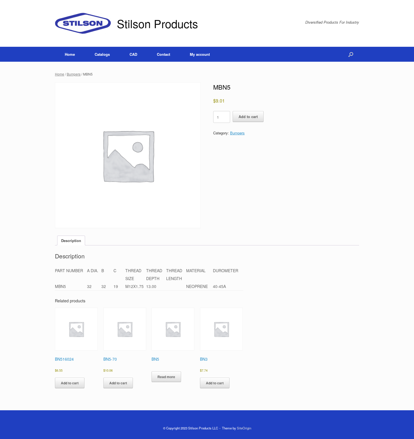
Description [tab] (71, 240)
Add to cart (248, 116)
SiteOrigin (244, 428)
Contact (163, 54)
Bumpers (74, 74)
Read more (166, 376)
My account (200, 54)
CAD (133, 54)
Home (70, 54)
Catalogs (102, 54)
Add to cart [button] (70, 382)
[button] (350, 54)
